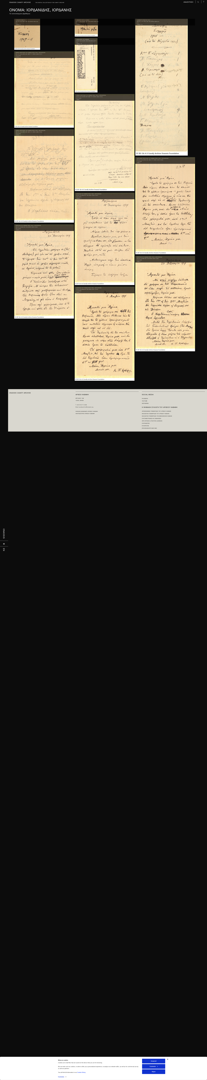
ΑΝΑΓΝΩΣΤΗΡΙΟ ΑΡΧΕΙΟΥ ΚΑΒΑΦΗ (85, 413)
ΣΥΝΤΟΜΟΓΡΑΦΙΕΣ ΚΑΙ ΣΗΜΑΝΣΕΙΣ (151, 418)
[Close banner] (167, 1059)
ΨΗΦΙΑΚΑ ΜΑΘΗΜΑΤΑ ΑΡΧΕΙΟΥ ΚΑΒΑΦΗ (87, 411)
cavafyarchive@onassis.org (86, 407)
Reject (153, 1071)
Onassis (4, 534)
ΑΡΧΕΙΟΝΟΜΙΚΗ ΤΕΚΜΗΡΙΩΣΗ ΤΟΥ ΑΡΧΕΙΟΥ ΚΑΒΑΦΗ (156, 411)
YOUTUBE (144, 401)
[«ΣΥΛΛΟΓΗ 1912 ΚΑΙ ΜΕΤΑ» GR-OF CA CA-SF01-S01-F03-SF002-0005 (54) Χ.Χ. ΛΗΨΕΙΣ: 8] (86, 27)
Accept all (153, 1061)
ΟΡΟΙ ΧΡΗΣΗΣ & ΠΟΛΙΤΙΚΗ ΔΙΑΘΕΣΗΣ (152, 421)
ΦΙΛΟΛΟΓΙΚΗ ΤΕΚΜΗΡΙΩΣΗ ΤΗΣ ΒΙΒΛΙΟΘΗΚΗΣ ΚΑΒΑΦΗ (157, 416)
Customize (61, 1076)
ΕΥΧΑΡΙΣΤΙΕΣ (145, 426)
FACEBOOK (145, 398)
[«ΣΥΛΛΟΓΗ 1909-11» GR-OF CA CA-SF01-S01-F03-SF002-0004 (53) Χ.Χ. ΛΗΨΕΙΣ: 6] (27, 33)
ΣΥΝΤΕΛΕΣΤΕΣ (146, 423)
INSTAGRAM (145, 403)
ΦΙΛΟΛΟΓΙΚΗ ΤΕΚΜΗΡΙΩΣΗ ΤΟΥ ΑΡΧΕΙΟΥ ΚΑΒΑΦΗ (155, 413)
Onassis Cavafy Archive (20, 2)
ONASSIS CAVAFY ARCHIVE (20, 392)
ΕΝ (4, 549)
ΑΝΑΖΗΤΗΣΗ (189, 1)
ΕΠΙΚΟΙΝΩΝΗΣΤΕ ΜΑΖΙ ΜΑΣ (149, 428)
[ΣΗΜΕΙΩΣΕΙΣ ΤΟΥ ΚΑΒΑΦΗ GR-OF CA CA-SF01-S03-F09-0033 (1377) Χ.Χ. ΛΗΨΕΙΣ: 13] (86, 64)
